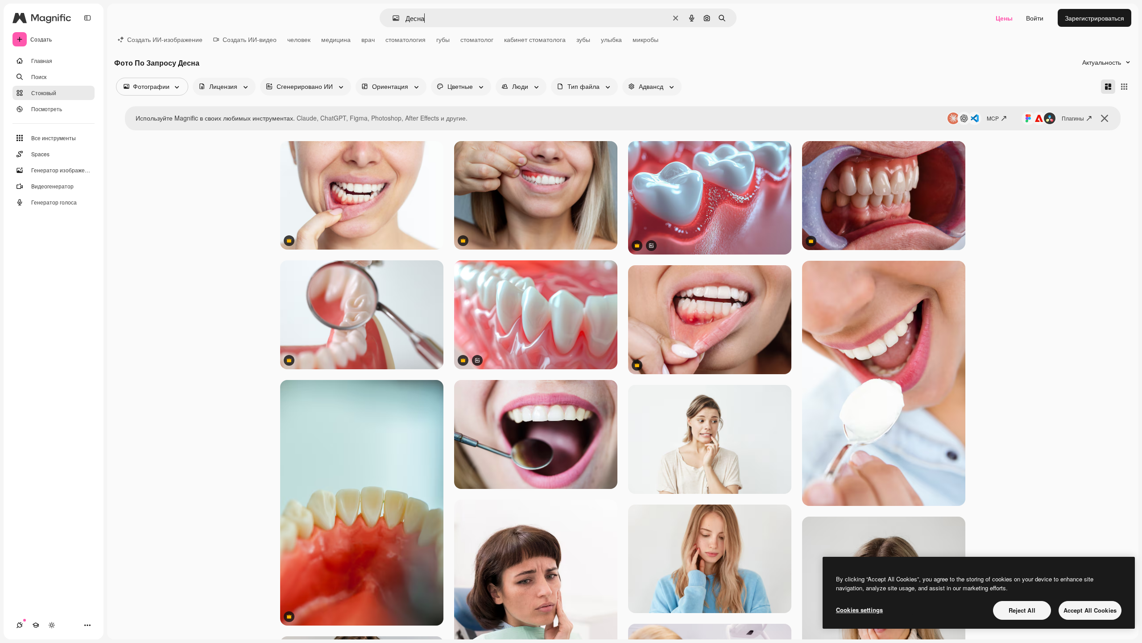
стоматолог (476, 39)
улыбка (611, 39)
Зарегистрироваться (1094, 17)
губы (443, 39)
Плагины (1073, 118)
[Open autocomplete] (392, 18)
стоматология (405, 39)
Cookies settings (859, 609)
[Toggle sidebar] (87, 18)
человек (298, 39)
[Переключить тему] (52, 625)
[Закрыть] (1104, 118)
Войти (1034, 17)
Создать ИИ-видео (250, 39)
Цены (1004, 17)
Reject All (1022, 610)
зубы (583, 39)
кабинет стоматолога (535, 39)
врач (368, 39)
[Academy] (36, 625)
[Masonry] (1108, 86)
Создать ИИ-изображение (165, 39)
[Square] (1124, 86)
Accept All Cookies (1090, 610)
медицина (336, 39)
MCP (993, 118)
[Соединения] (19, 625)
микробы (645, 39)
